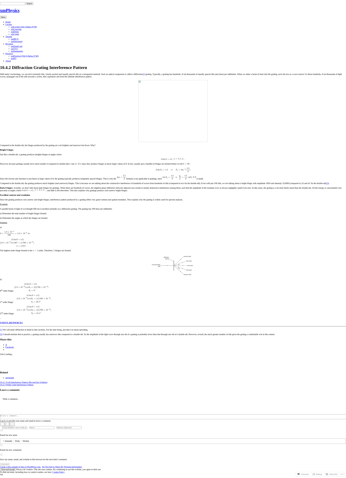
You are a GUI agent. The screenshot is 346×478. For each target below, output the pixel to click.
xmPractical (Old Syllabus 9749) (25, 56)
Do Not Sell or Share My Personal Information (62, 467)
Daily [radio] (17, 441)
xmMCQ (15, 39)
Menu (3, 17)
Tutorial (8, 36)
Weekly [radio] (26, 441)
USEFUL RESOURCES (11, 323)
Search (29, 4)
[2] (327, 183)
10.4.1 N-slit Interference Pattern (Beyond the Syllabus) (23, 382)
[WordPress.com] (2, 424)
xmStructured (16, 41)
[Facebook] (7, 424)
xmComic (15, 34)
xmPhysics (9, 10)
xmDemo (15, 32)
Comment (5, 464)
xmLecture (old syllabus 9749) (24, 27)
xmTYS (14, 49)
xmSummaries (17, 51)
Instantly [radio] (8, 441)
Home (8, 22)
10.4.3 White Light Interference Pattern (16, 385)
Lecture (8, 24)
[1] (143, 74)
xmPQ (13, 58)
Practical (9, 53)
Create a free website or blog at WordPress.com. (20, 467)
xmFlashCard (16, 46)
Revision (9, 44)
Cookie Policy (58, 472)
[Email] (12, 424)
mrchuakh (9, 378)
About (8, 61)
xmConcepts (16, 29)
